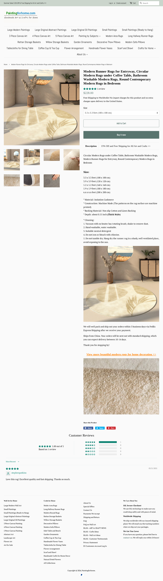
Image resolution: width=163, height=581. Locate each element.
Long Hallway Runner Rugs (140, 36)
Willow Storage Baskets (57, 42)
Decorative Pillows (51, 523)
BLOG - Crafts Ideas (91, 531)
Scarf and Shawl (125, 48)
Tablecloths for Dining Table (20, 48)
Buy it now (121, 134)
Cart (134, 3)
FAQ (85, 521)
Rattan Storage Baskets (29, 42)
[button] (90, 88)
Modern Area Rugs (114, 36)
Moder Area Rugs (50, 505)
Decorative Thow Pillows (108, 42)
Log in (111, 3)
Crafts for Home (146, 48)
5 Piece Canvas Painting (13, 531)
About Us (81, 54)
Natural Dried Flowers (52, 559)
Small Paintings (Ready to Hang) (137, 29)
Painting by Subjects (89, 36)
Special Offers (88, 506)
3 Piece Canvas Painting (13, 523)
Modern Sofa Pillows (135, 42)
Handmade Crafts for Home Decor (57, 556)
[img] (12, 468)
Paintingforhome (88, 570)
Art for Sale (8, 545)
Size (85, 107)
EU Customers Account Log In (95, 546)
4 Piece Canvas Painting (13, 527)
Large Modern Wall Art (12, 505)
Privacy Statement (90, 542)
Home (5, 64)
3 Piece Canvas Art (18, 36)
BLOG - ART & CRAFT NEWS (94, 528)
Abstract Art (8, 534)
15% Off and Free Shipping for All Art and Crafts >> (125, 146)
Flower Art (8, 541)
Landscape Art (9, 538)
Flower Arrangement (74, 48)
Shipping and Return (91, 517)
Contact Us (87, 510)
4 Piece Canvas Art (41, 36)
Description (91, 146)
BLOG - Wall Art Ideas (91, 535)
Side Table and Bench (52, 531)
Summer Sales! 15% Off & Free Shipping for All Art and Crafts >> (25, 3)
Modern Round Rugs (52, 513)
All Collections (49, 563)
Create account (121, 3)
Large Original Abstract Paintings (50, 29)
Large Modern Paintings (18, 29)
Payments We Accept (91, 513)
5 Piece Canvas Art (65, 36)
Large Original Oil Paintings (84, 29)
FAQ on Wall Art (89, 524)
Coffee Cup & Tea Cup (48, 48)
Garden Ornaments (83, 42)
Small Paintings (109, 29)
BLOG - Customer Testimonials (95, 539)
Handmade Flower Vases (100, 48)
